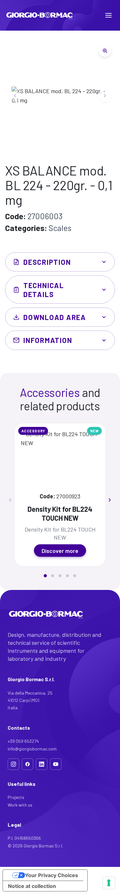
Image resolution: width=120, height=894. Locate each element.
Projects (16, 797)
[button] (45, 575)
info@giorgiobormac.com (32, 748)
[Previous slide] (15, 95)
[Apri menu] (108, 15)
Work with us (20, 805)
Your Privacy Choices (51, 875)
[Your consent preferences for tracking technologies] (109, 883)
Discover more (60, 550)
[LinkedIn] (41, 764)
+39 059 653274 (23, 741)
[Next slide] (105, 95)
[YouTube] (55, 764)
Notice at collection (32, 886)
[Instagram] (13, 764)
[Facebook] (27, 764)
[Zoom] (105, 51)
